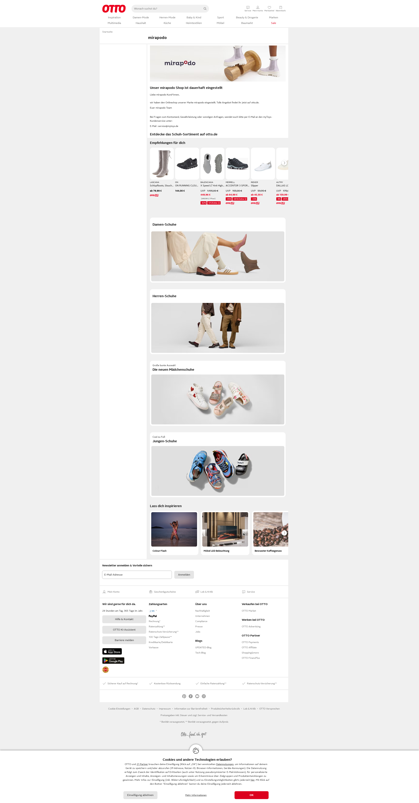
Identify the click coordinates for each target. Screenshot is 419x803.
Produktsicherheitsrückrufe (225, 708)
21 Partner (142, 764)
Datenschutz (148, 708)
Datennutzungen (225, 764)
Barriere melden (124, 640)
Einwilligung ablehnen (140, 795)
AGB (136, 708)
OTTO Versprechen (269, 708)
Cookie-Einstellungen (119, 708)
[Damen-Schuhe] (218, 250)
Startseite (107, 31)
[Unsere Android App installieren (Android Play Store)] (113, 660)
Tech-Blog (200, 652)
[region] (209, 776)
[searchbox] (166, 9)
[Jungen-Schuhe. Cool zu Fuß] (218, 464)
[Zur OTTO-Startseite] (114, 9)
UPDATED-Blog (203, 647)
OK (252, 795)
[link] (105, 669)
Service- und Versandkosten (212, 715)
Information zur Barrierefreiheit (190, 708)
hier (253, 780)
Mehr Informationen (196, 795)
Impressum (165, 708)
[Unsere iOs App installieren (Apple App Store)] (112, 651)
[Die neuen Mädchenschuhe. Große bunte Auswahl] (218, 393)
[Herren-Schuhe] (218, 321)
